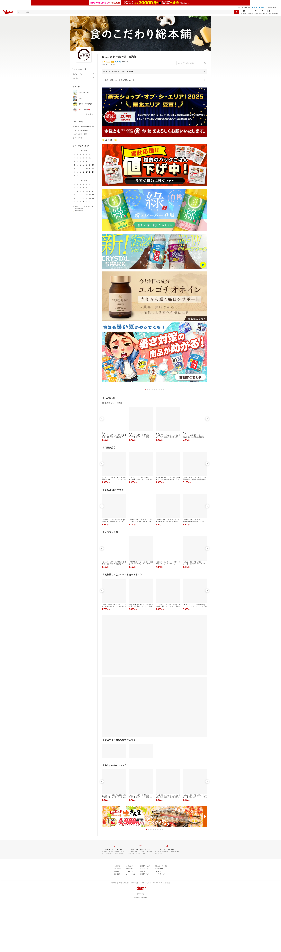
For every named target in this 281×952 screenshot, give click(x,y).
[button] (273, 7)
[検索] (236, 12)
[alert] (154, 71)
